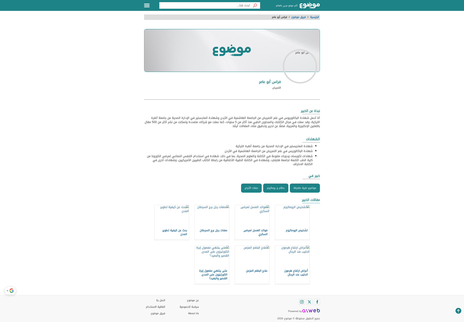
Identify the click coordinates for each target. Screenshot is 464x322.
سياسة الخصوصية (189, 306)
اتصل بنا (160, 300)
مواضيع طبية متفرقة (304, 188)
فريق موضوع (158, 313)
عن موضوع (193, 300)
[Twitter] (309, 302)
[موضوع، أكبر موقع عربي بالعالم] (310, 5)
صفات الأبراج (251, 188)
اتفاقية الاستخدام (155, 306)
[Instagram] (302, 302)
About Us (193, 313)
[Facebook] (317, 302)
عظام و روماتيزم (276, 188)
